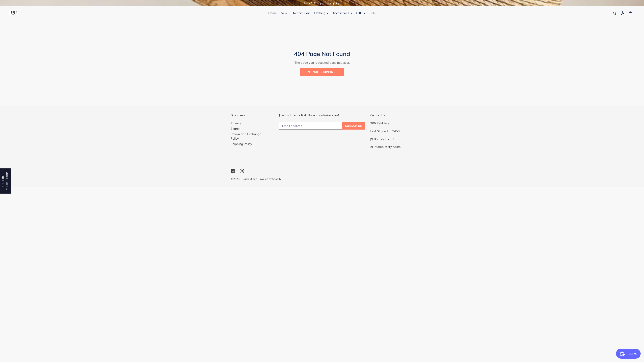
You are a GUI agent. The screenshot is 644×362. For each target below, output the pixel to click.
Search (235, 129)
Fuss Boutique (248, 178)
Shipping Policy (241, 144)
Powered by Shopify (269, 178)
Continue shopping (319, 72)
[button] (5, 181)
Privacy (236, 123)
